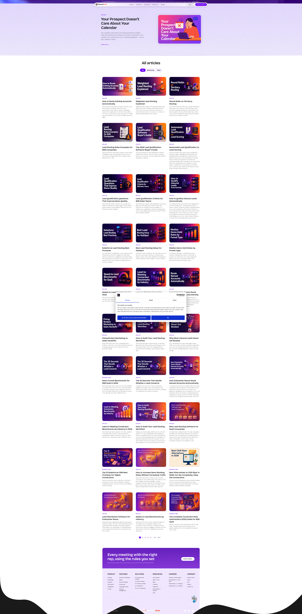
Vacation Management (122, 589)
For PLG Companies (140, 588)
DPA (188, 582)
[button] (132, 5)
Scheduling (110, 579)
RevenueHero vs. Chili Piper (174, 580)
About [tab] (174, 300)
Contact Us (190, 586)
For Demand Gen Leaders (139, 578)
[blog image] (179, 29)
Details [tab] (151, 300)
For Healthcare (139, 585)
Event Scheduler (123, 582)
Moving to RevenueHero (175, 577)
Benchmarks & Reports (156, 589)
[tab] (143, 70)
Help (154, 592)
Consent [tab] (127, 300)
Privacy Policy (190, 577)
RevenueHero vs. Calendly (175, 585)
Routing (110, 577)
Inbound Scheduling (124, 577)
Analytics (110, 582)
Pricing (162, 6)
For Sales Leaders (140, 581)
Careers (189, 584)
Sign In (191, 6)
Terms (188, 579)
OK (168, 317)
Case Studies (156, 577)
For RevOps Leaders (140, 583)
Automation (111, 584)
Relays (121, 579)
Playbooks (155, 586)
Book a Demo (200, 6)
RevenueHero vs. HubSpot (176, 583)
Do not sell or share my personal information (134, 317)
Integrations (111, 586)
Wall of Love (156, 579)
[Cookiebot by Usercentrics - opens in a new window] (178, 295)
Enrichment (122, 584)
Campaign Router (123, 586)
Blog (154, 582)
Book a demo (188, 559)
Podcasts (155, 584)
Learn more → (196, 1)
